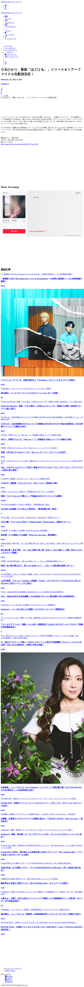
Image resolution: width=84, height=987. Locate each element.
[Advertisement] (42, 106)
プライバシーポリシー (14, 968)
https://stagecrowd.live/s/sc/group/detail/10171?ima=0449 (19, 144)
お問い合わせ (10, 971)
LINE (6, 95)
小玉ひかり (5, 84)
